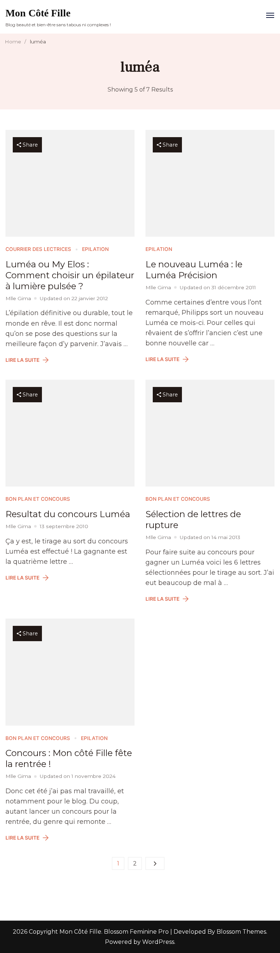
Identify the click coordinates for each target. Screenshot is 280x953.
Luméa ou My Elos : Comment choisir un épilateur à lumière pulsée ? (69, 275)
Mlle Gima (18, 298)
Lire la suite (22, 360)
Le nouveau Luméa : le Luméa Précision (193, 269)
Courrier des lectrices (38, 249)
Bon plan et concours (37, 499)
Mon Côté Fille (37, 13)
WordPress (158, 941)
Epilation (95, 249)
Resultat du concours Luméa (67, 514)
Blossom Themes (240, 931)
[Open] (270, 15)
